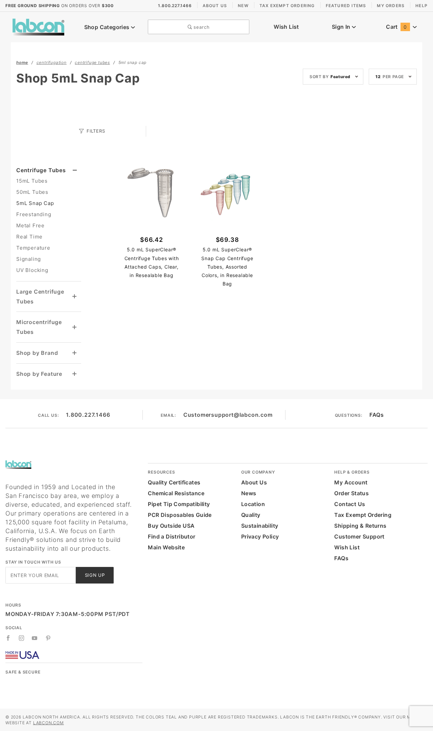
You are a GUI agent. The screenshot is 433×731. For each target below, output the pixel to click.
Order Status (351, 493)
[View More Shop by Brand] (74, 353)
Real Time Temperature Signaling (33, 247)
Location (253, 504)
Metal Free (30, 225)
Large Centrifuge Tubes (40, 296)
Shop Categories (107, 27)
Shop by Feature (39, 373)
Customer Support (359, 536)
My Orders (391, 5)
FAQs (376, 414)
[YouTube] (35, 638)
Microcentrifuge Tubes (39, 327)
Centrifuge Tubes (41, 170)
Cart (396, 26)
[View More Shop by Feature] (74, 374)
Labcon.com (48, 722)
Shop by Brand (37, 352)
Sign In (342, 26)
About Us (215, 5)
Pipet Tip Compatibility (179, 504)
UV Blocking (32, 270)
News (248, 493)
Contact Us (349, 504)
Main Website (166, 547)
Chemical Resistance (176, 493)
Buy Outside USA (171, 525)
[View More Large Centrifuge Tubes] (74, 296)
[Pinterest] (48, 638)
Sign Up (95, 575)
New (243, 5)
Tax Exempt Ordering (287, 5)
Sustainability (259, 525)
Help (421, 5)
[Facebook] (8, 638)
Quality (250, 514)
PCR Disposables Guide (179, 514)
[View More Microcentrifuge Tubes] (74, 327)
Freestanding (33, 214)
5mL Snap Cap (35, 203)
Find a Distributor (171, 536)
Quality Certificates (174, 482)
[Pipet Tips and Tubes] (38, 26)
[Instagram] (22, 638)
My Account (350, 482)
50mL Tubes (32, 192)
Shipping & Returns (360, 525)
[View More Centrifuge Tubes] (75, 170)
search (201, 27)
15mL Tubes (32, 181)
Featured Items (346, 5)
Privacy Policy (260, 536)
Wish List (286, 26)
